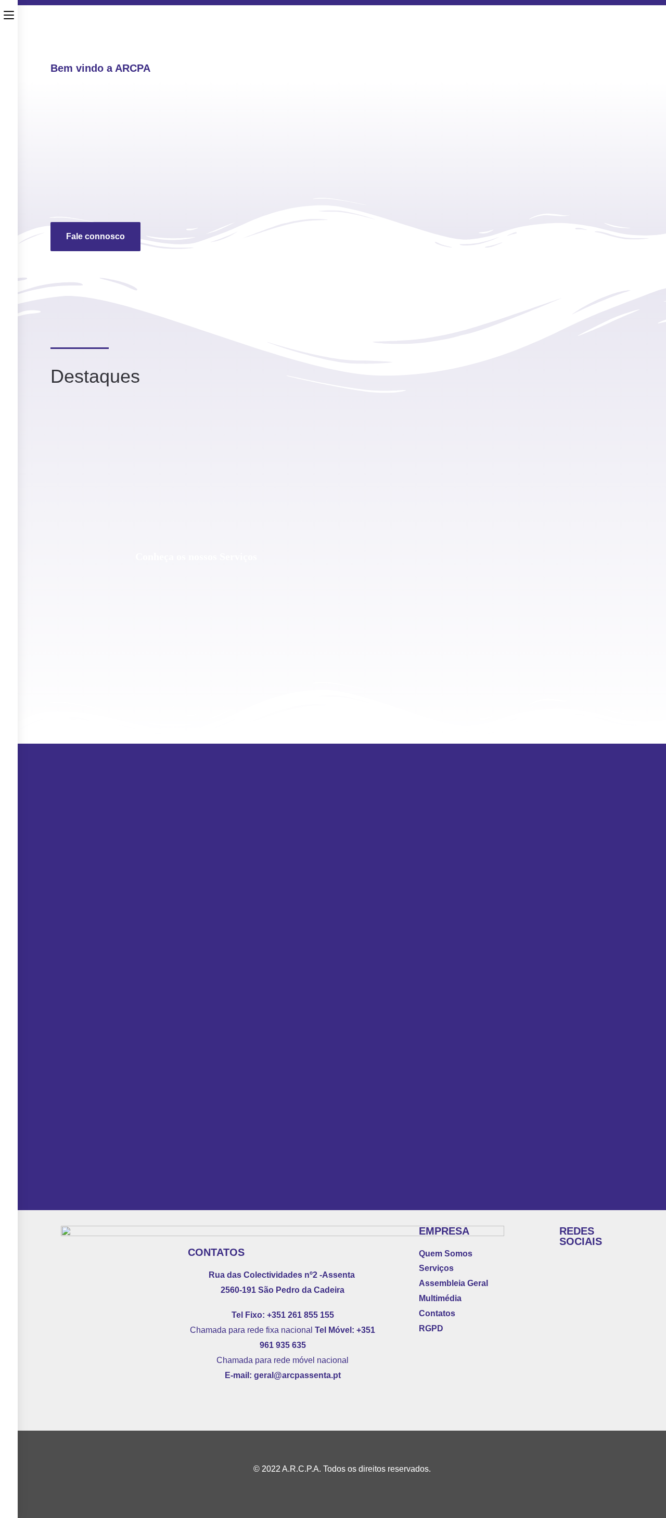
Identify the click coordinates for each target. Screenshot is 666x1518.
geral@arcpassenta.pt (297, 1375)
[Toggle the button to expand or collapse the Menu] (9, 14)
